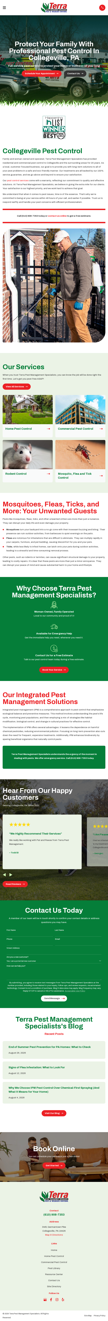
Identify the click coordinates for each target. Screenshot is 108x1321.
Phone (9, 939)
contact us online (57, 216)
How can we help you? (16, 966)
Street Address (13, 948)
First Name (11, 930)
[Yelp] (63, 1299)
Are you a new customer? (17, 957)
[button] (4, 874)
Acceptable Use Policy (75, 991)
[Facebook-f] (51, 1299)
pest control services (18, 180)
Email (57, 939)
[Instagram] (57, 1299)
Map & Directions (54, 1235)
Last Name (59, 930)
